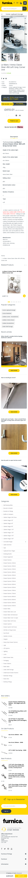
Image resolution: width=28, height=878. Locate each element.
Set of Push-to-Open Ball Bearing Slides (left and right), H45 (18, 720)
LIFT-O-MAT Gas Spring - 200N (17, 750)
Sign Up (6, 811)
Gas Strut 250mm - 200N (16, 742)
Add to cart (21, 876)
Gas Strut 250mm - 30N (15, 734)
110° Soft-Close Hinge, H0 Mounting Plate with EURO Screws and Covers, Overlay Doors (17, 776)
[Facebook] (1, 78)
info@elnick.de (6, 245)
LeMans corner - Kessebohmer (16, 89)
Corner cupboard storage (15, 87)
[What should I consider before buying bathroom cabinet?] (14, 355)
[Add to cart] (24, 296)
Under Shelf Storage (14, 93)
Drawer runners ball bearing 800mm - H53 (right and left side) (17, 703)
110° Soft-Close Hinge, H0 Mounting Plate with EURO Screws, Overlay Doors (16, 766)
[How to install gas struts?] (14, 396)
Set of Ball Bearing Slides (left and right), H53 (18, 711)
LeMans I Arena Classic (8, 320)
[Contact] (17, 3)
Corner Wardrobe (6, 313)
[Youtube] (11, 849)
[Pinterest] (6, 78)
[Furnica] (7, 3)
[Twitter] (3, 78)
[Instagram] (8, 849)
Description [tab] (14, 137)
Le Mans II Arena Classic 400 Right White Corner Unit (12, 272)
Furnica (3, 255)
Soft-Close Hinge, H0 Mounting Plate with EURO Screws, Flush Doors (18, 786)
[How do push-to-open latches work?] (14, 479)
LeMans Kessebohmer (18, 91)
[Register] (14, 3)
